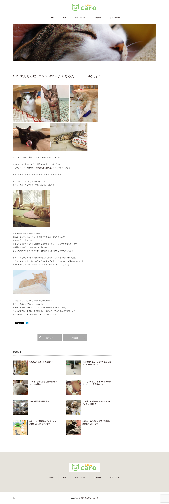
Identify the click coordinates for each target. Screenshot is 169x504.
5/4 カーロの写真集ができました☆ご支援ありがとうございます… (43, 422)
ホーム (51, 17)
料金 (64, 17)
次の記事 (75, 337)
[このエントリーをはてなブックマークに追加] (27, 323)
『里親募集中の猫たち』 (43, 167)
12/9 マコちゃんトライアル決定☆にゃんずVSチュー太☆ (97, 363)
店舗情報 (97, 17)
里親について (80, 17)
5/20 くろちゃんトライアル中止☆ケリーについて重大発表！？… (97, 382)
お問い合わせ (114, 17)
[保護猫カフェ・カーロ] (84, 7)
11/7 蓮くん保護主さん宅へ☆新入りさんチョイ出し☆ (97, 402)
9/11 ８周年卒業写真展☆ (39, 401)
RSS (14, 498)
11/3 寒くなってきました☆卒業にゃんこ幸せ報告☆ (43, 382)
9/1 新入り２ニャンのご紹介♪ (41, 361)
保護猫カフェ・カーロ (89, 498)
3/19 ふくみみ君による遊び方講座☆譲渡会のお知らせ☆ (97, 422)
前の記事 (49, 337)
